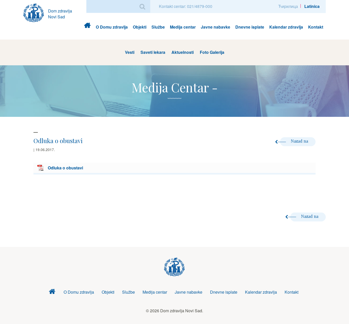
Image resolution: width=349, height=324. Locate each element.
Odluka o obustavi (65, 168)
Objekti (139, 27)
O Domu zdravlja (112, 27)
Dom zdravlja (87, 27)
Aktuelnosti (182, 52)
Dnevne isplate (249, 27)
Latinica (312, 6)
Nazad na (300, 141)
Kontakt (315, 27)
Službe (158, 27)
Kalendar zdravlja (286, 27)
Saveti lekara (153, 52)
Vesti (129, 52)
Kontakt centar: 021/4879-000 (185, 6)
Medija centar (183, 27)
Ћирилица (288, 6)
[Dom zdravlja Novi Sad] (35, 12)
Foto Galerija (212, 52)
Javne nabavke (215, 27)
